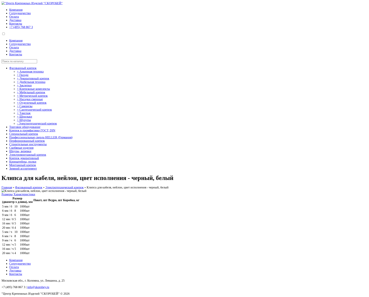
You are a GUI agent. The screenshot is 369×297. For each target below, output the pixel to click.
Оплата (14, 16)
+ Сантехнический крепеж (34, 109)
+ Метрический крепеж (32, 95)
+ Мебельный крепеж (31, 92)
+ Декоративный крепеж (33, 78)
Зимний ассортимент (23, 168)
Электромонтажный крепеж (27, 154)
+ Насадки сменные (30, 99)
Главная (7, 187)
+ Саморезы (24, 106)
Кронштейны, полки (22, 161)
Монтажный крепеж (22, 165)
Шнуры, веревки (20, 151)
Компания (15, 9)
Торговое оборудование (24, 127)
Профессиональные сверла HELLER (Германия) (40, 137)
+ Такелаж (24, 113)
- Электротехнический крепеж (37, 123)
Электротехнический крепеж (64, 187)
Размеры (7, 194)
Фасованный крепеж (23, 68)
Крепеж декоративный (24, 158)
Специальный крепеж (23, 134)
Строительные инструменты (28, 144)
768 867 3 (21, 27)
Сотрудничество (20, 13)
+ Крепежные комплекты (33, 88)
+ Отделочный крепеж (32, 102)
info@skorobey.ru (38, 287)
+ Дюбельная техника (31, 82)
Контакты (15, 23)
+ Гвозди (22, 75)
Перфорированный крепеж (27, 140)
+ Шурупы (24, 120)
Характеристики (24, 194)
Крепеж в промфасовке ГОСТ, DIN (32, 130)
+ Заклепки (24, 85)
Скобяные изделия (21, 147)
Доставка (15, 20)
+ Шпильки (24, 116)
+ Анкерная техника (30, 71)
